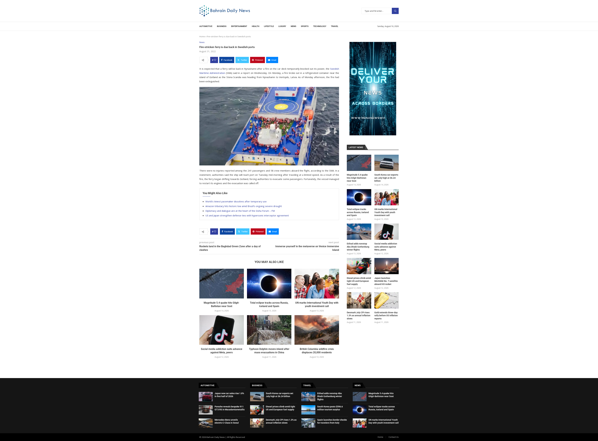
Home (202, 36)
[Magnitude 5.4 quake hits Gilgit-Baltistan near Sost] (221, 283)
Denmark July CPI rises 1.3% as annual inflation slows (358, 315)
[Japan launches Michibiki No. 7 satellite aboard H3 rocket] (386, 266)
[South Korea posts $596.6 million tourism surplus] (308, 410)
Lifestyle (269, 26)
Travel (334, 26)
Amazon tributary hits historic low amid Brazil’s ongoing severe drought (243, 206)
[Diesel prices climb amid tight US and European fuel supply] (359, 266)
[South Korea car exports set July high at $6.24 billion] (386, 163)
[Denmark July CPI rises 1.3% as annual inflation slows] (359, 300)
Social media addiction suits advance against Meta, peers (385, 246)
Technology (319, 26)
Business (221, 26)
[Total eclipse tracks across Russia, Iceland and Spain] (269, 283)
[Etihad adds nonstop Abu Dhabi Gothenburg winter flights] (359, 232)
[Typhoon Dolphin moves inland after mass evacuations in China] (269, 330)
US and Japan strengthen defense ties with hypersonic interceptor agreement (247, 215)
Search (395, 11)
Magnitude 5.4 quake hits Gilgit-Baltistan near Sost (357, 178)
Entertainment (239, 26)
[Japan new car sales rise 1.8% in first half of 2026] (206, 396)
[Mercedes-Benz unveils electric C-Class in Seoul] (206, 423)
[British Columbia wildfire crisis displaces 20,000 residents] (316, 330)
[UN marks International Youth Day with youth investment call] (316, 283)
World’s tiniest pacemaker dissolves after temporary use (236, 201)
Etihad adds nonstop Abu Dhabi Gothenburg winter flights (358, 246)
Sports (304, 26)
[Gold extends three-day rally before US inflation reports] (386, 300)
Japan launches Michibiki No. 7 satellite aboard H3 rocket (386, 281)
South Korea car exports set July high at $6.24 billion (386, 178)
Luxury (282, 26)
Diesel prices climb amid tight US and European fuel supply (359, 281)
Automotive (205, 26)
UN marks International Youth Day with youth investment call (385, 212)
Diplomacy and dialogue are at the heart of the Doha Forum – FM (240, 210)
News (293, 26)
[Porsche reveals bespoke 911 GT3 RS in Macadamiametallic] (206, 410)
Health (255, 26)
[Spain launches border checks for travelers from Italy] (308, 423)
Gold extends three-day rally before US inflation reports (386, 315)
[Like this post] (215, 60)
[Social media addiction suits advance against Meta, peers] (221, 330)
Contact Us (394, 437)
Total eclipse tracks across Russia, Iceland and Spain (358, 212)
